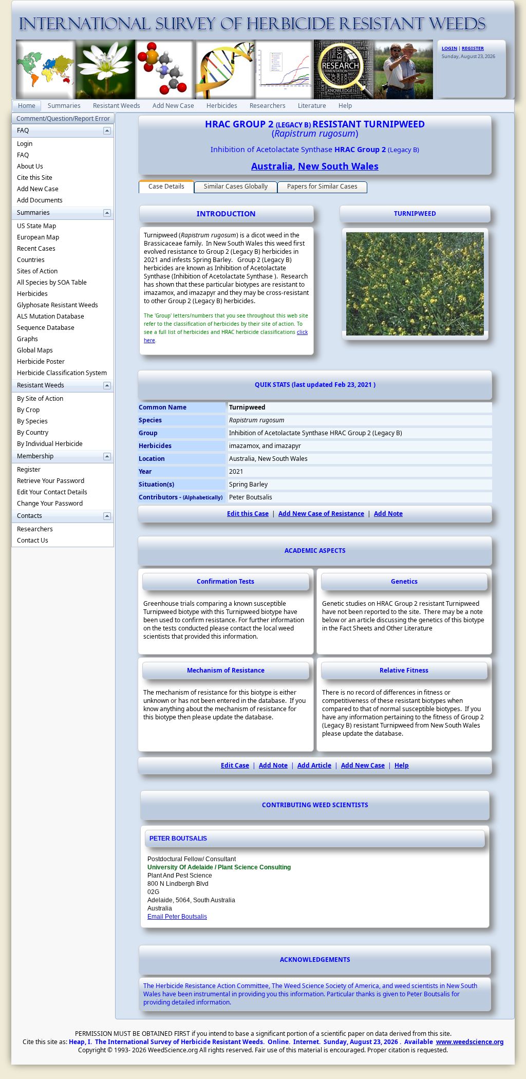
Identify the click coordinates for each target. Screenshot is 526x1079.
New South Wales (338, 166)
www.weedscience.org (470, 1041)
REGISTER (473, 48)
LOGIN (449, 48)
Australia (272, 166)
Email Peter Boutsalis (177, 916)
